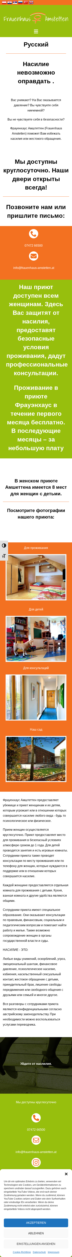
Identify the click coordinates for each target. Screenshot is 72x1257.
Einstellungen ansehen (36, 1243)
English (31, 2)
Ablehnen (36, 1233)
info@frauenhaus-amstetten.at (33, 267)
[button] (66, 1174)
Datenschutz (39, 1252)
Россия (20, 2)
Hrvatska (9, 2)
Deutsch (4, 2)
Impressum (53, 1252)
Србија (15, 2)
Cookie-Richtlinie (22, 1252)
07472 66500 (34, 245)
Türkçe (25, 2)
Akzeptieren (36, 1222)
